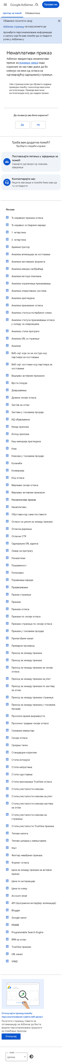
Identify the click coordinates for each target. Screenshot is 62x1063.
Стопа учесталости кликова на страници (29, 816)
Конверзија (18, 470)
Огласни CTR (19, 536)
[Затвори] (59, 21)
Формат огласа (20, 862)
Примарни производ (23, 645)
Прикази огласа (20, 609)
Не (38, 124)
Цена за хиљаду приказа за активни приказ (32, 871)
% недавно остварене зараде (29, 225)
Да (22, 124)
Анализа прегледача (23, 298)
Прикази (16, 601)
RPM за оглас (19, 939)
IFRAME (15, 925)
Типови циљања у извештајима (29, 840)
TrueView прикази (21, 946)
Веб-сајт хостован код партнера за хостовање (32, 366)
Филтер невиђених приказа (27, 855)
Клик (14, 448)
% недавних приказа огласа (27, 217)
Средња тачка (20, 745)
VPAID (15, 961)
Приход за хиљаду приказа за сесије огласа (32, 669)
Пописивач (18, 572)
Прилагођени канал (22, 638)
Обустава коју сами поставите (29, 514)
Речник (10, 209)
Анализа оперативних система (29, 290)
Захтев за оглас (21, 404)
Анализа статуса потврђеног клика (32, 312)
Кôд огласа (18, 477)
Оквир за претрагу (22, 550)
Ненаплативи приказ (24, 499)
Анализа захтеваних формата (28, 261)
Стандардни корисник (24, 752)
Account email (19, 895)
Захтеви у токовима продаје (28, 412)
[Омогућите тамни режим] (31, 1057)
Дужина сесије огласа (24, 397)
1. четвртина (19, 232)
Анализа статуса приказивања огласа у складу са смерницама (33, 322)
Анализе (16, 345)
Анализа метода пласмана (26, 276)
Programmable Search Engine (27, 932)
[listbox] (16, 1057)
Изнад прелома (20, 426)
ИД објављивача (21, 419)
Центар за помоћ (12, 13)
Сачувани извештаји (23, 730)
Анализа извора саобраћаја (27, 268)
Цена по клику (19, 888)
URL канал (17, 954)
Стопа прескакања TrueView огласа (32, 781)
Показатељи (18, 558)
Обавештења (32, 13)
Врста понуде (19, 383)
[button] (5, 5)
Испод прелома (20, 434)
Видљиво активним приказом (28, 375)
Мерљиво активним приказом (28, 492)
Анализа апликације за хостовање (31, 254)
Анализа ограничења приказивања (31, 283)
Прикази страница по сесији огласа (32, 623)
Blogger (16, 910)
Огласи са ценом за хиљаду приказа (32, 521)
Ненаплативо (19, 507)
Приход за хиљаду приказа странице (32, 697)
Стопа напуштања (22, 767)
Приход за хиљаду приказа (27, 653)
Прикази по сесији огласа (26, 616)
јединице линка (28, 63)
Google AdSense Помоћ (23, 5)
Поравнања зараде (22, 580)
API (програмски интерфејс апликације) (34, 903)
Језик (11, 1052)
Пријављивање (20, 587)
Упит (14, 848)
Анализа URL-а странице (25, 338)
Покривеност (19, 565)
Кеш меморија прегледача (26, 441)
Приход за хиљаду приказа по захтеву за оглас (33, 688)
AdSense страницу (13, 26)
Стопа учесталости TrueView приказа (33, 826)
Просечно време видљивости (28, 716)
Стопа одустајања (22, 774)
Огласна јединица (22, 529)
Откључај (11, 1036)
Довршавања (19, 390)
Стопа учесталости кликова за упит (32, 796)
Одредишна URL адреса (25, 543)
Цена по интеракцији (23, 881)
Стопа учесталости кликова (27, 789)
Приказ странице (21, 594)
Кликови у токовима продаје (28, 456)
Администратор (21, 247)
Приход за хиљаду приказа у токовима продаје (33, 706)
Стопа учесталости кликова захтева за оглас (32, 805)
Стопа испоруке (21, 759)
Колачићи (17, 463)
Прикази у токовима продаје (28, 631)
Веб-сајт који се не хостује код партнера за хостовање (29, 355)
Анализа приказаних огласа (27, 305)
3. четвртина (19, 239)
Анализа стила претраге (25, 331)
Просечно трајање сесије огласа (30, 723)
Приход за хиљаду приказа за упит (31, 678)
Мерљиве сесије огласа (25, 485)
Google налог (19, 917)
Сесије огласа (19, 737)
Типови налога (20, 833)
